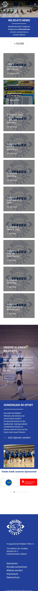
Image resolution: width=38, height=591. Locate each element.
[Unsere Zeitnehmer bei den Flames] (19, 65)
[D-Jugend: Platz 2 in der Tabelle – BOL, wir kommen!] (19, 118)
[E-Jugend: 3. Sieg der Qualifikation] (19, 252)
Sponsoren (12, 563)
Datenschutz (13, 577)
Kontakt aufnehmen (17, 567)
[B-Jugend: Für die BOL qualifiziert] (19, 145)
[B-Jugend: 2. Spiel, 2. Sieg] (19, 225)
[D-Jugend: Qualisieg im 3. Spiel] (19, 199)
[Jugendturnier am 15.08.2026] (19, 92)
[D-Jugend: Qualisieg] (19, 172)
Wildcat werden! (15, 570)
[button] (10, 492)
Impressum (12, 574)
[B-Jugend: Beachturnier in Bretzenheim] (19, 305)
